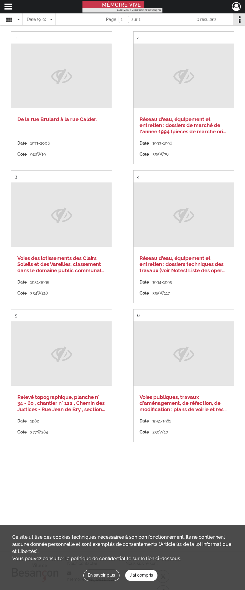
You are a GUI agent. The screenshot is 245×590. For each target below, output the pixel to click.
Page (111, 19)
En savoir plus (101, 575)
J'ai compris (141, 575)
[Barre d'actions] (239, 19)
